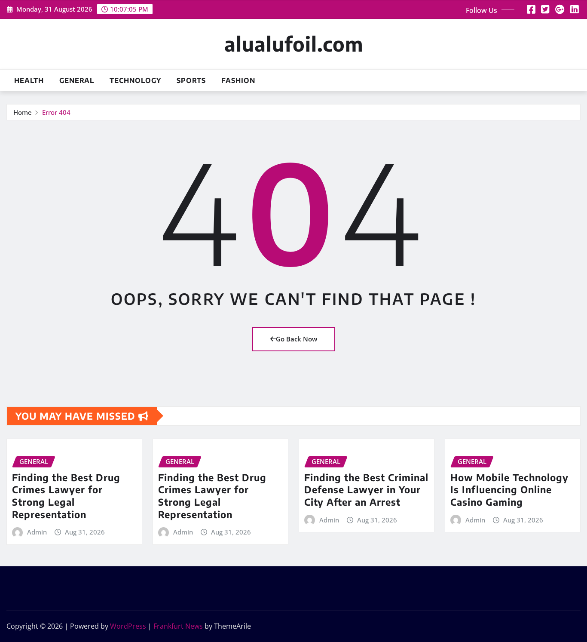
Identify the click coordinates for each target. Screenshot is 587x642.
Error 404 (56, 112)
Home (22, 112)
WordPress (128, 626)
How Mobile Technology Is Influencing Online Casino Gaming (509, 489)
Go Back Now (296, 339)
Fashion (238, 80)
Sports (191, 80)
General (76, 80)
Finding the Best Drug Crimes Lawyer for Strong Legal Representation (66, 495)
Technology (135, 80)
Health (29, 80)
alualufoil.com (293, 43)
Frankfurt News (178, 626)
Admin (37, 532)
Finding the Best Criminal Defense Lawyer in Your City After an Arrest (366, 489)
